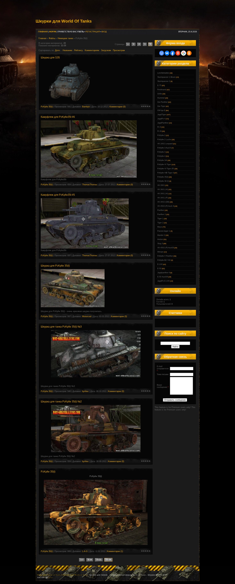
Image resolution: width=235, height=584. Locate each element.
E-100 (160, 264)
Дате (57, 50)
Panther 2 (161, 214)
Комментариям (92, 50)
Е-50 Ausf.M (162, 277)
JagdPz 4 (161, 119)
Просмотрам (119, 50)
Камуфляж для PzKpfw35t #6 (58, 117)
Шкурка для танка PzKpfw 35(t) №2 (61, 401)
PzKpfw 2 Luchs (164, 139)
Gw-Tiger (161, 106)
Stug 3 (160, 243)
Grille (159, 94)
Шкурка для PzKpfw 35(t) (55, 265)
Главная (42, 38)
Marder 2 (161, 235)
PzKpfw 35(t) (47, 106)
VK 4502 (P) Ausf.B (165, 248)
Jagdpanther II (163, 273)
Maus (159, 227)
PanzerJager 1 (163, 231)
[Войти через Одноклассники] (189, 53)
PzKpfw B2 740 (164, 260)
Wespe (160, 252)
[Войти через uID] (161, 53)
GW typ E (161, 110)
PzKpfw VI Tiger (164, 164)
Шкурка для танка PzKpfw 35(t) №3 (61, 326)
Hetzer (160, 239)
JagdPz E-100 (163, 281)
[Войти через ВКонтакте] (167, 53)
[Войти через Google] (183, 53)
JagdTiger (161, 114)
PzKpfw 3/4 (162, 160)
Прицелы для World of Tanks (74, 575)
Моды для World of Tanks (49, 575)
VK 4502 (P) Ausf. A (165, 206)
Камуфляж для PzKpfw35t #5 (58, 194)
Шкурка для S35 (50, 57)
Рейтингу (78, 50)
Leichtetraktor (163, 73)
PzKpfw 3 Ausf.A (164, 148)
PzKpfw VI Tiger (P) (165, 169)
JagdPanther (162, 123)
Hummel (161, 98)
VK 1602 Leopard (165, 144)
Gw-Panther (162, 102)
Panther (160, 210)
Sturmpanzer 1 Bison (166, 77)
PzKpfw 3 (161, 152)
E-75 (159, 85)
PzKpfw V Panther (165, 256)
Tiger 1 (160, 218)
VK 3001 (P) (162, 198)
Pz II (159, 127)
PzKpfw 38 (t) (163, 181)
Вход (104, 32)
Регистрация (93, 32)
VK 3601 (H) (162, 189)
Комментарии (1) (115, 551)
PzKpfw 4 (161, 156)
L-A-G (85, 551)
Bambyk (86, 106)
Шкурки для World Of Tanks (64, 21)
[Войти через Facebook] (172, 53)
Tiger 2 (160, 223)
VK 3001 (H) (162, 193)
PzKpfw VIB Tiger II (165, 173)
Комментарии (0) (117, 106)
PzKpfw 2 (161, 135)
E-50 (159, 268)
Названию (67, 50)
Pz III (159, 131)
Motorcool (86, 316)
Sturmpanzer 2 (163, 81)
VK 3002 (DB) (163, 202)
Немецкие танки (65, 38)
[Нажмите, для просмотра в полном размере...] (89, 177)
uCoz (50, 577)
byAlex (85, 391)
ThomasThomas (89, 184)
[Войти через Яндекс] (178, 53)
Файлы (52, 38)
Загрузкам (106, 50)
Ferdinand (161, 89)
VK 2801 (161, 185)
